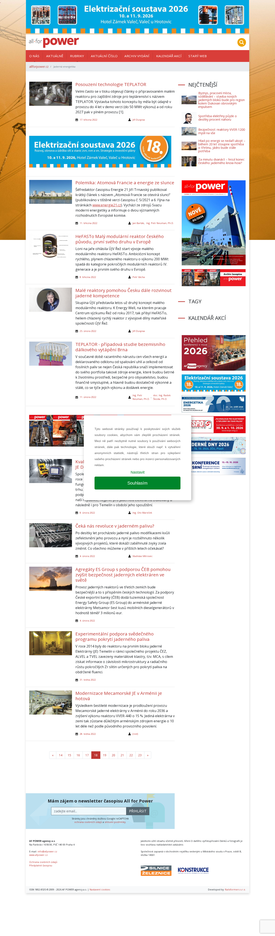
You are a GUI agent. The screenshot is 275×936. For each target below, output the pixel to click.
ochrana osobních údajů (88, 822)
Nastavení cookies (100, 889)
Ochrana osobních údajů (43, 862)
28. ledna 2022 (88, 733)
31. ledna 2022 (88, 679)
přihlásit (138, 811)
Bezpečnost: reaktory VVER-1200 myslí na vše (221, 131)
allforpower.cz (39, 66)
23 (140, 755)
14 (60, 755)
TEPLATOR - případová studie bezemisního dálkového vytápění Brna (120, 347)
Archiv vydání (136, 56)
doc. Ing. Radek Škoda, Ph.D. (162, 397)
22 (131, 755)
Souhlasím (137, 483)
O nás (34, 56)
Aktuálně (54, 56)
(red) (135, 733)
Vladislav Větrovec (143, 556)
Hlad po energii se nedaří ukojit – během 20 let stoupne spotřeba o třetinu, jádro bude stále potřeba (221, 146)
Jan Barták (138, 223)
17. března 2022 (88, 119)
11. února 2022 (88, 397)
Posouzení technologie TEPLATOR (110, 84)
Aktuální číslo (104, 56)
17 (87, 755)
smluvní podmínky (115, 822)
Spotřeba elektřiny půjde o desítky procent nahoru (217, 117)
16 (78, 755)
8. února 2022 (87, 512)
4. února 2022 (87, 556)
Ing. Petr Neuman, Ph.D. (160, 223)
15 (69, 755)
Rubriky (77, 56)
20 (113, 755)
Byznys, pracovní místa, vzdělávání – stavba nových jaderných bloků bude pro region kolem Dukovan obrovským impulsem (221, 100)
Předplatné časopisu (40, 865)
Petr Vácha (139, 277)
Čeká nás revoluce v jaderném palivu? (114, 526)
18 (96, 755)
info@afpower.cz (47, 851)
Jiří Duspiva (139, 119)
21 (122, 755)
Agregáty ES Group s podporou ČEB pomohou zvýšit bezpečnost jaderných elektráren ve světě (123, 574)
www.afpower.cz (38, 854)
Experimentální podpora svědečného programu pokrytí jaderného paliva (114, 636)
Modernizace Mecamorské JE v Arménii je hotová (118, 695)
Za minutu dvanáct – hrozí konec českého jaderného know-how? (221, 161)
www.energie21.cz (106, 205)
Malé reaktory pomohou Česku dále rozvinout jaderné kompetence (123, 293)
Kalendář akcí (169, 56)
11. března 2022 (88, 223)
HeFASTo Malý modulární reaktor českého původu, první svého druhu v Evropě (119, 239)
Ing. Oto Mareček (142, 512)
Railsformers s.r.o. (235, 889)
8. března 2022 (88, 277)
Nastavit (138, 472)
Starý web (197, 56)
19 (104, 755)
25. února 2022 (88, 331)
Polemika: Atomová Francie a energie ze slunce (124, 183)
